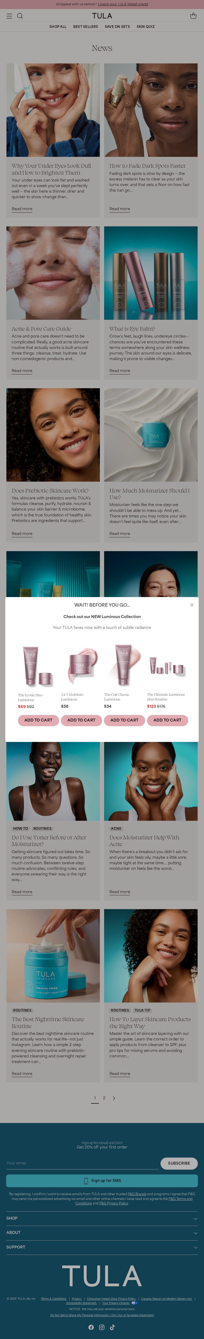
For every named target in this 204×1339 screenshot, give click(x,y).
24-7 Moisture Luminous (72, 696)
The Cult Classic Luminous (116, 696)
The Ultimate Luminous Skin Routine (166, 696)
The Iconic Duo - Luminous (31, 697)
